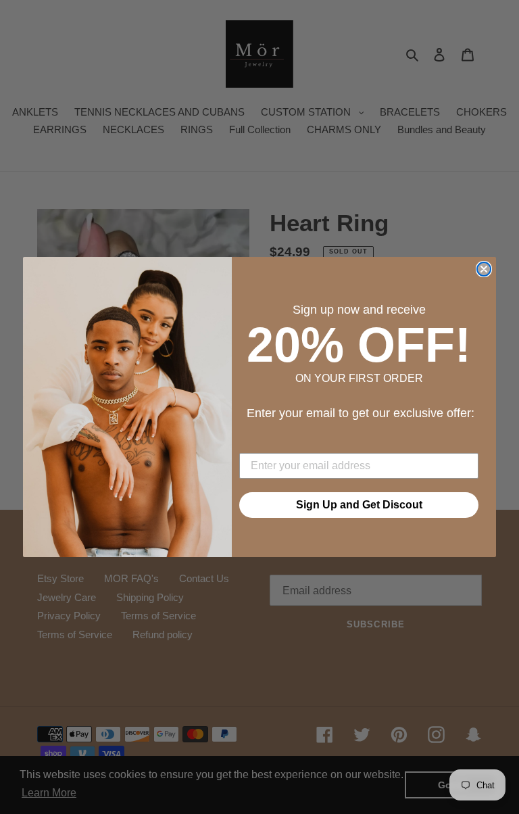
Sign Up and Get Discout (359, 504)
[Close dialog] (484, 269)
